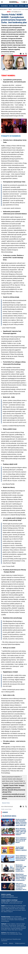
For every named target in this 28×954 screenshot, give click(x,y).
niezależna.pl (4, 9)
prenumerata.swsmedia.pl (11, 794)
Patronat (5, 943)
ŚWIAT (16, 5)
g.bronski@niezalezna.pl (16, 901)
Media (10, 9)
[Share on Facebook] (20, 53)
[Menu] (2, 2)
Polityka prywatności (20, 943)
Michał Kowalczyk (8, 53)
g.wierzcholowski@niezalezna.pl (9, 897)
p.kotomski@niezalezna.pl (15, 903)
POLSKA (11, 5)
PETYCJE (21, 5)
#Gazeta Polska (6, 803)
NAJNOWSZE (4, 5)
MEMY (26, 5)
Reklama (11, 943)
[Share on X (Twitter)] (23, 53)
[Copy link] (26, 53)
